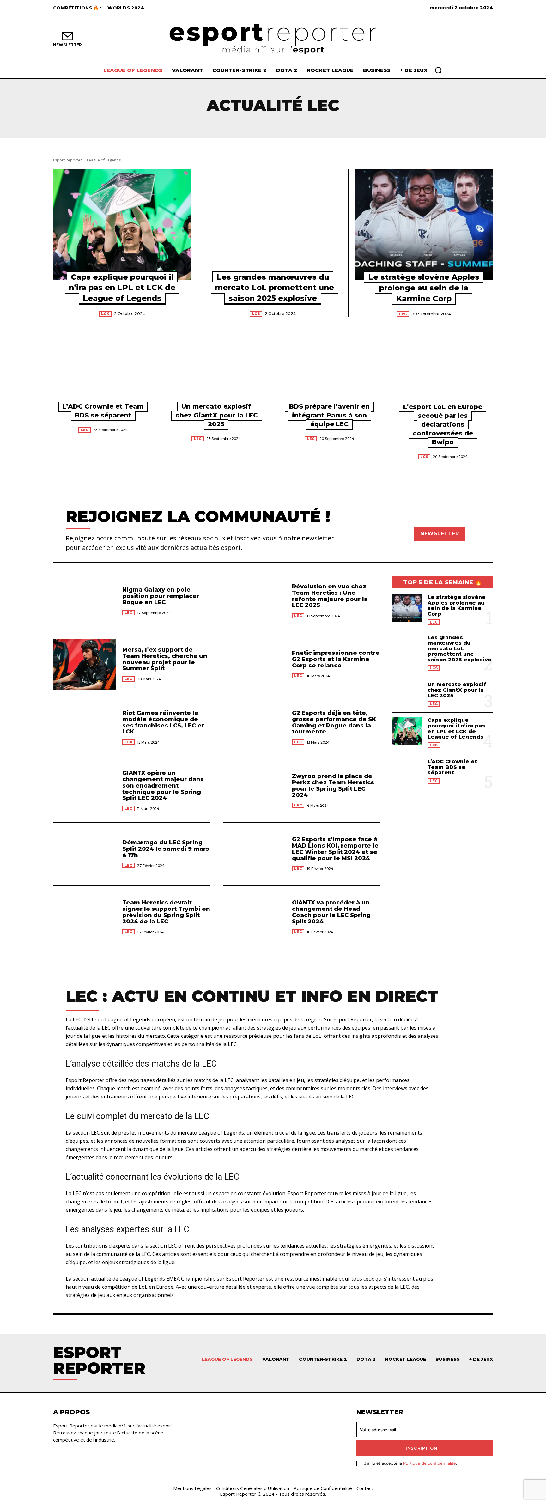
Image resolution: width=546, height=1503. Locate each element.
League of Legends (104, 160)
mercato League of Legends (211, 1132)
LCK (105, 313)
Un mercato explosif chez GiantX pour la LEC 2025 (216, 415)
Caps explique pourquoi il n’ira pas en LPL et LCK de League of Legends (122, 287)
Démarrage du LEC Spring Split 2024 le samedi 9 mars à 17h (165, 849)
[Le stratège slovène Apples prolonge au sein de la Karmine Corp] (424, 224)
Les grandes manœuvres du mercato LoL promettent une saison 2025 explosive (274, 287)
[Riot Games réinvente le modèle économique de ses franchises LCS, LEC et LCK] (84, 728)
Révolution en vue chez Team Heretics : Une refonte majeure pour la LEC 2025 (330, 596)
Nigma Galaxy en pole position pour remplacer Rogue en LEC (160, 596)
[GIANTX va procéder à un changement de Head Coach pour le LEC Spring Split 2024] (254, 917)
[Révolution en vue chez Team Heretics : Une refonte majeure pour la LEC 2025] (254, 601)
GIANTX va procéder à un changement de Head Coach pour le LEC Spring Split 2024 (331, 912)
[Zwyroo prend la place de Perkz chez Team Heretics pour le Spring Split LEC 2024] (254, 791)
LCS (256, 313)
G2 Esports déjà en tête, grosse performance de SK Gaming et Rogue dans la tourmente (334, 722)
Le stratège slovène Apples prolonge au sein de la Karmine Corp (423, 287)
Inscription (421, 1448)
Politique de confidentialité (429, 1463)
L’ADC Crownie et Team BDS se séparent (452, 767)
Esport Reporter (67, 160)
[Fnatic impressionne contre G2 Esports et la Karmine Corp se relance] (254, 664)
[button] (438, 70)
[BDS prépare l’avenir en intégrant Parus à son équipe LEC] (329, 370)
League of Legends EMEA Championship (167, 1278)
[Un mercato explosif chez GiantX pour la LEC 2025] (216, 370)
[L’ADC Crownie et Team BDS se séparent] (103, 370)
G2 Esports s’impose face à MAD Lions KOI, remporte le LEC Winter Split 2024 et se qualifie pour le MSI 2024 (335, 848)
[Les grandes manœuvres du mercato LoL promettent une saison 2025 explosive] (273, 224)
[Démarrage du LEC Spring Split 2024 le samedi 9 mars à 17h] (84, 854)
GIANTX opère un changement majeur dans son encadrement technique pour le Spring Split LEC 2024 (163, 785)
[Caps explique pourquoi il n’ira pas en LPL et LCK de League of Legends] (122, 224)
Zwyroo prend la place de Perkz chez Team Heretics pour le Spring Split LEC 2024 (333, 785)
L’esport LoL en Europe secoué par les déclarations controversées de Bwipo (442, 424)
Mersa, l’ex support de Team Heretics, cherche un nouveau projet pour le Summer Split (164, 659)
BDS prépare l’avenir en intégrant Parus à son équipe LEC (329, 415)
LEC (403, 314)
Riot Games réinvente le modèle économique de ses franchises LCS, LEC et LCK (163, 722)
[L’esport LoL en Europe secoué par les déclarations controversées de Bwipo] (442, 370)
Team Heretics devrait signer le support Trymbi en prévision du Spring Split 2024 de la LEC (166, 912)
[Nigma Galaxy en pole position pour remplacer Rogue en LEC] (84, 601)
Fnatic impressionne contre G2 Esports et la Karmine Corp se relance (335, 659)
